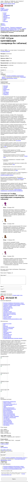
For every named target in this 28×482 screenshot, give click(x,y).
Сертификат (6, 92)
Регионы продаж (7, 337)
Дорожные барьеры (7, 405)
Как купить (6, 93)
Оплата (5, 88)
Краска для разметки (8, 412)
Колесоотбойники (7, 410)
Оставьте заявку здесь (17, 295)
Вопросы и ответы (7, 306)
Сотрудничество (7, 335)
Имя (2, 286)
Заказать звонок (11, 3)
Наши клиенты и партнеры (9, 314)
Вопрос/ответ (6, 89)
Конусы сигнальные (8, 411)
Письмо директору (7, 334)
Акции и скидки (7, 317)
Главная (2, 27)
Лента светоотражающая (9, 413)
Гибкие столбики (7, 402)
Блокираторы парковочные (9, 401)
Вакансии (5, 326)
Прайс (4, 14)
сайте (16, 170)
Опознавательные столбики (14, 28)
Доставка (5, 87)
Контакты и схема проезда (9, 312)
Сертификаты (6, 15)
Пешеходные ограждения (9, 415)
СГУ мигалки (6, 418)
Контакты (5, 21)
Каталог (2, 8)
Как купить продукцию (8, 327)
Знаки (4, 406)
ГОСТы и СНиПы (7, 316)
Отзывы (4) (5, 94)
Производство (6, 17)
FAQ (4, 20)
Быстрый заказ (4, 3)
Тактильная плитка (7, 422)
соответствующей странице (7, 175)
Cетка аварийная (7, 420)
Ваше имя (3, 452)
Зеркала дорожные (7, 421)
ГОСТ (4, 90)
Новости (5, 16)
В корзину (3, 74)
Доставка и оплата (7, 311)
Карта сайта (6, 315)
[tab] (15, 86)
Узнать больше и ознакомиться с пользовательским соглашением (12, 190)
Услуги (5, 12)
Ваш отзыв (3, 275)
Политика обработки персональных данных (13, 303)
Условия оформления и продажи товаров (12, 338)
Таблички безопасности (8, 407)
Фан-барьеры (6, 425)
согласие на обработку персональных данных (15, 457)
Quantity (2, 70)
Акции (4, 19)
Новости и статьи (7, 323)
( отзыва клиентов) (5, 51)
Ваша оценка (4, 272)
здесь (5, 146)
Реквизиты (5, 329)
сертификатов (20, 178)
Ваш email (3, 454)
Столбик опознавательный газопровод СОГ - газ (13, 29)
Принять (14, 479)
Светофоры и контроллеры (9, 417)
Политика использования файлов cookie (12, 318)
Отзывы (5, 330)
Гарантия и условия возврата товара (11, 305)
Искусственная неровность (9, 409)
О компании (6, 310)
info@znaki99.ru (4, 10)
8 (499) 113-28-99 (4, 9)
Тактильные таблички (8, 423)
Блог (4, 324)
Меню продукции (7, 332)
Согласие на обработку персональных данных (14, 304)
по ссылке (18, 140)
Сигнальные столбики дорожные (11, 416)
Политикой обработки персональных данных (14, 77)
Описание (5, 85)
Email (2, 289)
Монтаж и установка (8, 328)
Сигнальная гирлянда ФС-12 (10, 404)
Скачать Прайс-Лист (8, 307)
